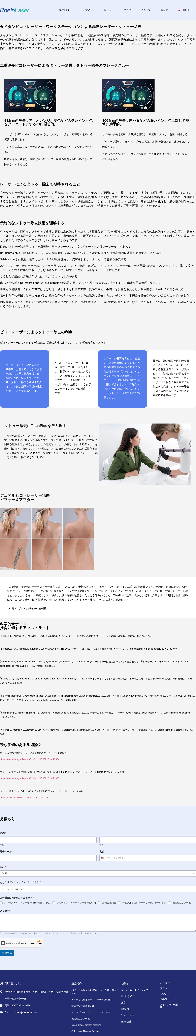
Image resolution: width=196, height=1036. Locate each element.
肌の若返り (126, 1009)
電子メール (6, 851)
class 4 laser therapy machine (86, 1025)
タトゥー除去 (127, 1015)
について (146, 9)
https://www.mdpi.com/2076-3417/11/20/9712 (24, 797)
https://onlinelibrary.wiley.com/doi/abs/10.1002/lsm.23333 (30, 778)
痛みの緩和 (126, 1021)
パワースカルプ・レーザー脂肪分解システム (27, 902)
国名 (3, 867)
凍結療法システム (181, 902)
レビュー (109, 9)
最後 (101, 844)
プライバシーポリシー (169, 1006)
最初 (2, 844)
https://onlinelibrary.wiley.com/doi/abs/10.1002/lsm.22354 (30, 759)
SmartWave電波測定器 (82, 1006)
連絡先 (164, 9)
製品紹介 (64, 9)
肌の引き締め (127, 996)
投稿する (7, 952)
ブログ (127, 9)
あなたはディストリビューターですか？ (20, 882)
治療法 (87, 9)
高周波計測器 (109, 902)
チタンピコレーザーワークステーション (92, 1012)
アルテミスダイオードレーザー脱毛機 (76, 902)
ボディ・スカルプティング (134, 990)
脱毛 (123, 1002)
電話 (101, 851)
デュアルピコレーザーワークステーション (144, 902)
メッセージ (5, 910)
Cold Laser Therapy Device (85, 1031)
